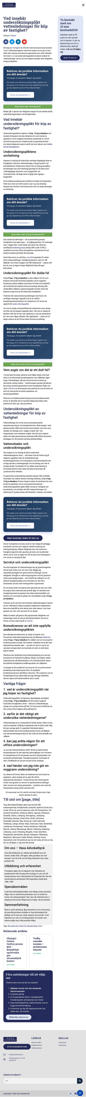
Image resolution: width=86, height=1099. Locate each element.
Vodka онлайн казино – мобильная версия (40, 944)
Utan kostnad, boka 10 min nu (23, 538)
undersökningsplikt (21, 304)
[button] (83, 5)
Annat (13, 35)
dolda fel (46, 637)
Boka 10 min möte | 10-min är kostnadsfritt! (28, 364)
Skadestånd (32, 926)
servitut (30, 257)
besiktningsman (18, 248)
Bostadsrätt (13, 926)
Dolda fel (22, 926)
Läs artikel (11, 965)
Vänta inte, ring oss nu (18, 1017)
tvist (13, 388)
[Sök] (80, 1081)
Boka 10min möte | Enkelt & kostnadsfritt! (28, 234)
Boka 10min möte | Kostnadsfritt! (28, 107)
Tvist (40, 926)
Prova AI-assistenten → (20, 95)
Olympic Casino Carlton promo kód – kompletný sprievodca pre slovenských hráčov (15, 950)
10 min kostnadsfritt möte (17, 1047)
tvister (30, 621)
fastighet (16, 48)
